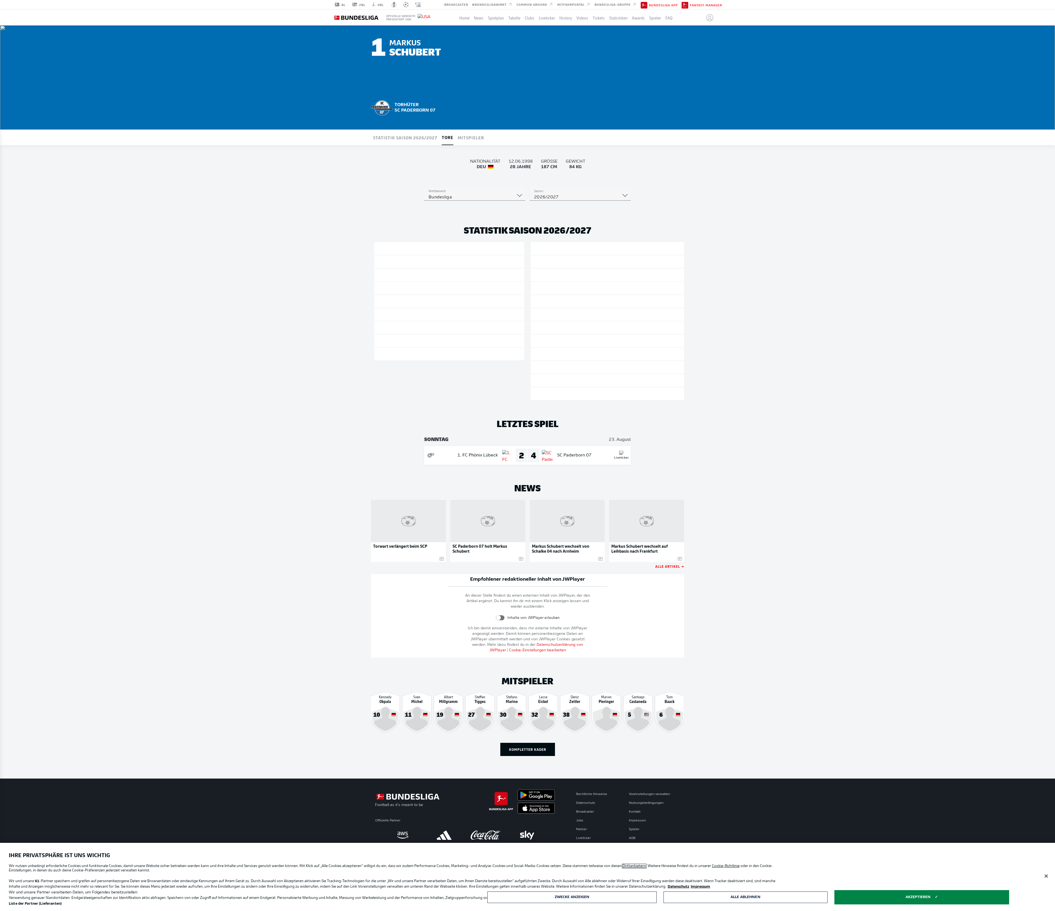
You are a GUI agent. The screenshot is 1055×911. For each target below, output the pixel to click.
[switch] (500, 617)
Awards (638, 18)
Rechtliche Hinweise (591, 794)
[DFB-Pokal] (394, 4)
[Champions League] (406, 4)
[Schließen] (1046, 876)
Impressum (637, 820)
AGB (632, 838)
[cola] (486, 835)
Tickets (599, 18)
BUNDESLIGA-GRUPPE (613, 4)
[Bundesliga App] (644, 4)
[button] (707, 17)
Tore (447, 137)
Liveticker (547, 18)
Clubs (529, 18)
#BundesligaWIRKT (490, 4)
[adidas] (444, 835)
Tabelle (514, 18)
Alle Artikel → (669, 566)
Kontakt (634, 811)
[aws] (403, 835)
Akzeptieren (918, 897)
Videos (582, 18)
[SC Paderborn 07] (382, 107)
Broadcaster (456, 4)
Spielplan (496, 18)
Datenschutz (585, 803)
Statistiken (618, 18)
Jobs (579, 820)
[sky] (527, 835)
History (565, 18)
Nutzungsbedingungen (646, 803)
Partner (581, 829)
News (479, 18)
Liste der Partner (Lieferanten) (35, 904)
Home (464, 18)
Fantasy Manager (706, 5)
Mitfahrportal (571, 4)
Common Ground (532, 4)
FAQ (669, 18)
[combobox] (475, 197)
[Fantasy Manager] (685, 4)
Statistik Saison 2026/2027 (405, 137)
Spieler (655, 18)
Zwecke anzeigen (572, 897)
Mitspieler (471, 137)
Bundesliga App (663, 5)
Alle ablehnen (745, 897)
